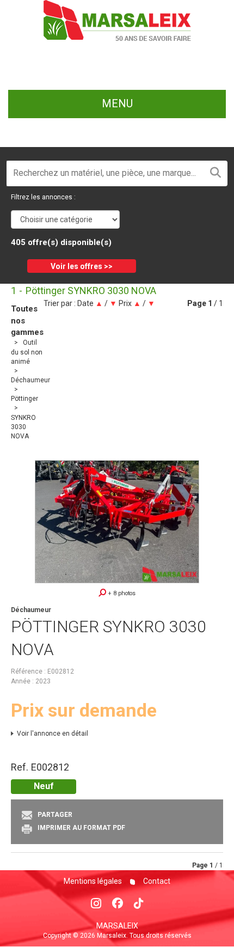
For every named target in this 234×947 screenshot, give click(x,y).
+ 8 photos (121, 593)
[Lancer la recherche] (215, 173)
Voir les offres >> (82, 266)
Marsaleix (117, 925)
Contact (155, 881)
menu (117, 103)
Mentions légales (93, 881)
